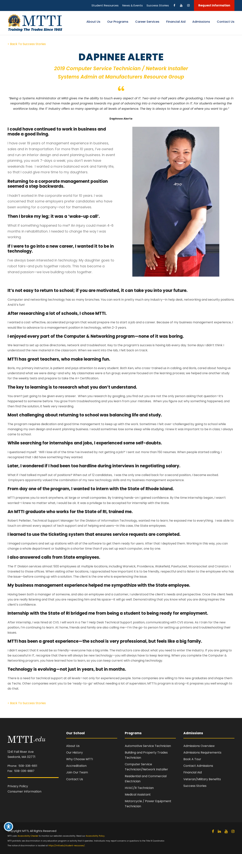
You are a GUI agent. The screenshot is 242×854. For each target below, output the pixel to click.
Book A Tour (192, 759)
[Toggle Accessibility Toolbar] (8, 826)
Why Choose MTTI (79, 759)
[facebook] (213, 831)
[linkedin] (219, 831)
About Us (93, 21)
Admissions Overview (199, 746)
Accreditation (76, 766)
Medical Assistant (138, 794)
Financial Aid (175, 21)
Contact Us (225, 21)
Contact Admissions (198, 766)
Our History (74, 752)
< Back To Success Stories (27, 44)
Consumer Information (24, 791)
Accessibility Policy (95, 836)
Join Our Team (77, 772)
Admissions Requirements (202, 752)
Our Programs (117, 21)
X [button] (238, 4)
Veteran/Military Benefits (202, 779)
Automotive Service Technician (148, 746)
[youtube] (226, 831)
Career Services (147, 21)
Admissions (201, 21)
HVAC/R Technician (139, 788)
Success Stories (194, 786)
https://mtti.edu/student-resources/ (66, 845)
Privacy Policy (18, 786)
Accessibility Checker (28, 836)
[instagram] (232, 831)
